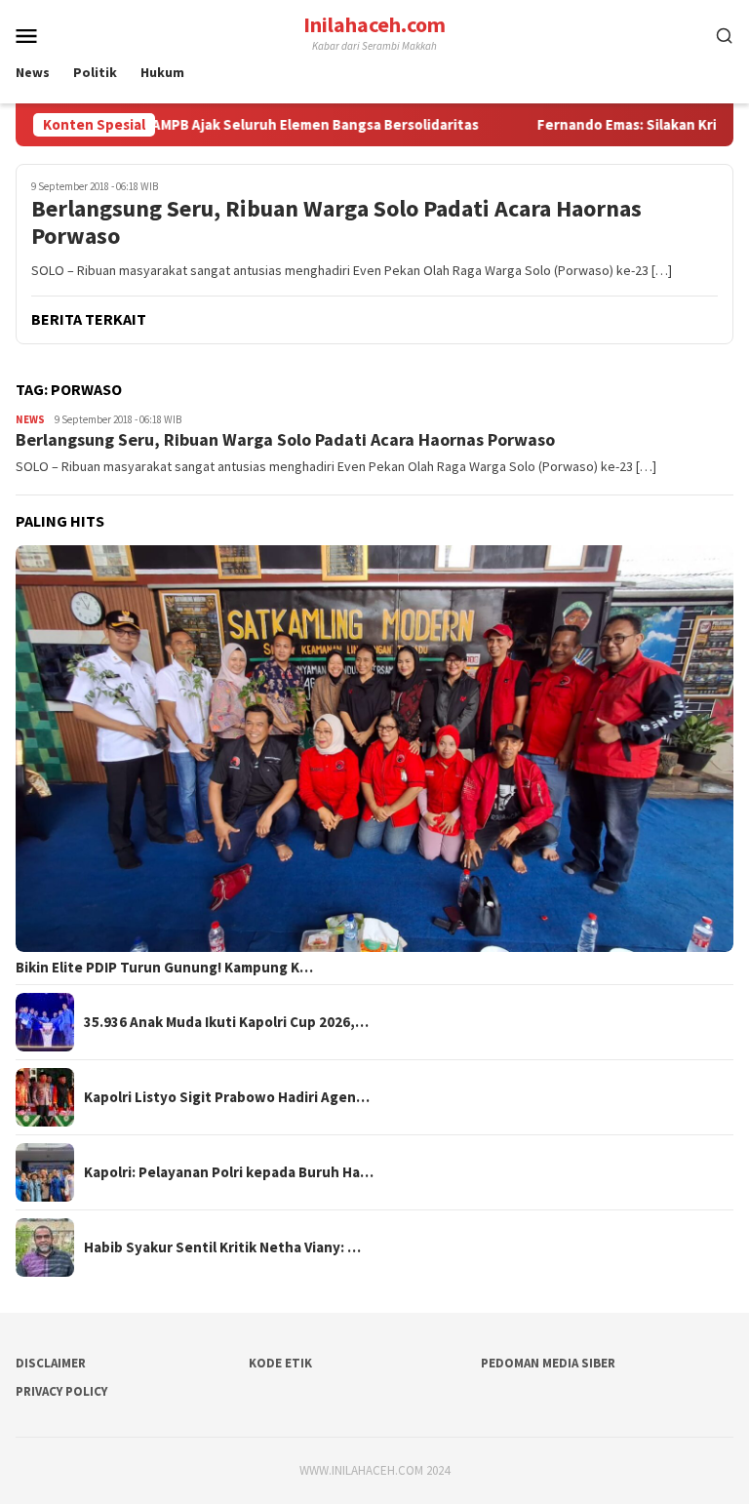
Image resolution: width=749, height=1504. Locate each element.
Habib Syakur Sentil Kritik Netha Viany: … (222, 1247)
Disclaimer (51, 1363)
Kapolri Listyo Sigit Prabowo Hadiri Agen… (227, 1097)
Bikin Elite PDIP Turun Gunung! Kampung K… (164, 967)
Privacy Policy (61, 1391)
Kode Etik (280, 1363)
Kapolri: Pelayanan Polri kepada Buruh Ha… (229, 1172)
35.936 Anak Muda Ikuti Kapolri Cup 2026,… (226, 1022)
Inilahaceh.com (374, 24)
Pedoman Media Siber (548, 1363)
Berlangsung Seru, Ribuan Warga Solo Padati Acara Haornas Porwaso (336, 223)
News (30, 419)
